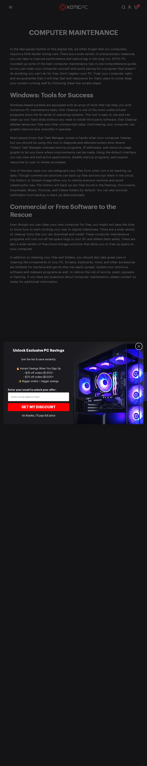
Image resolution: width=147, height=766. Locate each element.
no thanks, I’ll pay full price (38, 415)
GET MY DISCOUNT (39, 407)
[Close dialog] (139, 346)
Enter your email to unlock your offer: (32, 389)
